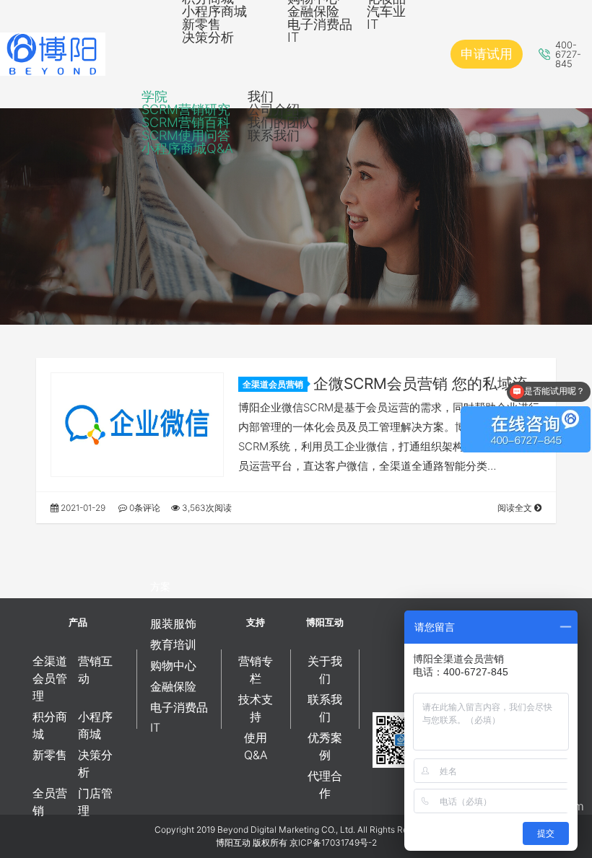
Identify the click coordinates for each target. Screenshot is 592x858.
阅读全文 (515, 507)
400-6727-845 (568, 54)
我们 (261, 96)
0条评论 (143, 507)
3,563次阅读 (206, 507)
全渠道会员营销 (273, 384)
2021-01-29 (81, 507)
